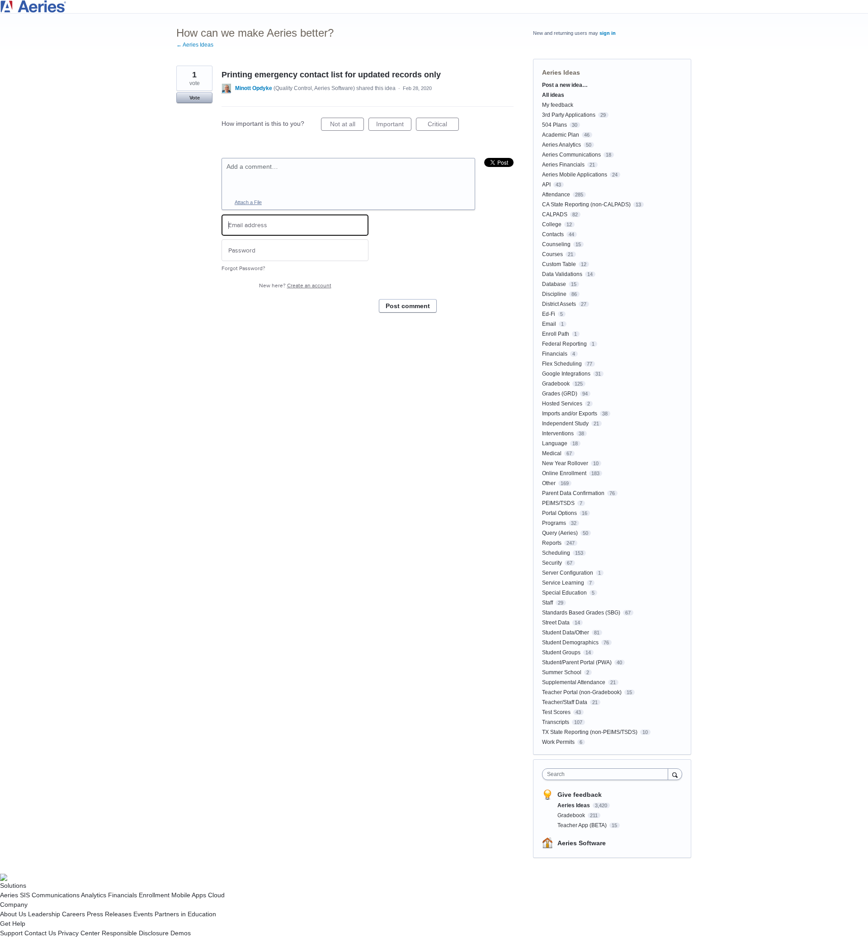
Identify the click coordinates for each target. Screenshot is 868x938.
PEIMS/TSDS (558, 503)
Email (549, 324)
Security (552, 563)
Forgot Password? (243, 268)
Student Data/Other (565, 632)
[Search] (675, 774)
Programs (554, 523)
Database (554, 284)
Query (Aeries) (560, 533)
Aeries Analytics (561, 145)
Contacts (553, 234)
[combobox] (607, 774)
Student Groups (561, 652)
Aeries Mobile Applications (574, 174)
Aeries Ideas (561, 72)
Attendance (556, 194)
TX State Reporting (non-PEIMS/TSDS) (589, 732)
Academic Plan (560, 135)
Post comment (408, 305)
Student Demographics (570, 642)
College (551, 224)
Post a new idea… (565, 85)
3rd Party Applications (568, 115)
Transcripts (555, 722)
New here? (295, 285)
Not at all (347, 125)
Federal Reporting (564, 344)
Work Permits (558, 742)
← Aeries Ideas (194, 45)
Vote (194, 97)
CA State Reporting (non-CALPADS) (586, 204)
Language (554, 443)
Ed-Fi (548, 314)
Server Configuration (567, 573)
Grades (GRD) (559, 393)
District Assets (559, 304)
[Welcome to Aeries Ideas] (434, 6)
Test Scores (556, 712)
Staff (547, 603)
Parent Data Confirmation (573, 493)
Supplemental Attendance (573, 682)
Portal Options (559, 513)
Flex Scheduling (562, 364)
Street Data (556, 622)
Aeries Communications (571, 155)
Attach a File (248, 202)
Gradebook (556, 384)
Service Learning (563, 583)
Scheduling (556, 553)
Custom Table (559, 264)
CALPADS (554, 214)
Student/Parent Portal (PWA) (577, 662)
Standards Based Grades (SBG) (581, 612)
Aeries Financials (563, 165)
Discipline (554, 294)
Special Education (564, 593)
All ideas (553, 95)
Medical (551, 453)
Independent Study (565, 423)
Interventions (558, 433)
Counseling (556, 244)
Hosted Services (562, 403)
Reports (551, 543)
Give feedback (579, 794)
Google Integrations (566, 374)
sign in (607, 33)
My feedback (557, 105)
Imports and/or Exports (569, 413)
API (546, 184)
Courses (552, 254)
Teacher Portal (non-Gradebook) (582, 692)
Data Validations (562, 274)
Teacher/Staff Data (564, 702)
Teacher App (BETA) (582, 825)
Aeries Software (581, 843)
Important (393, 125)
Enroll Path (555, 334)
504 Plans (554, 125)
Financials (554, 354)
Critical (443, 125)
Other (549, 483)
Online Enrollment (564, 473)
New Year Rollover (565, 463)
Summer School (561, 672)
